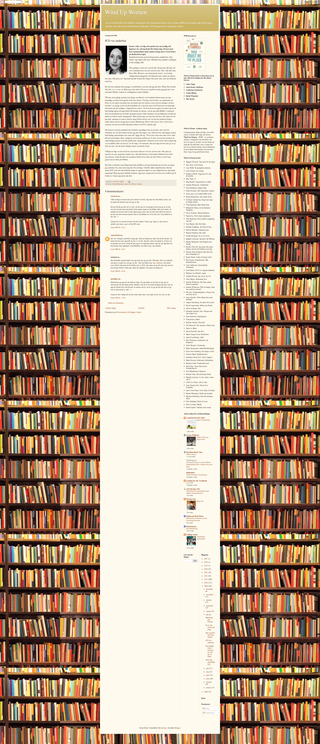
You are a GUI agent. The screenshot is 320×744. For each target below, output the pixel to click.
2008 (206, 692)
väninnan (159, 263)
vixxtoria (114, 196)
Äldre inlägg (171, 308)
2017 (206, 558)
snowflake (114, 278)
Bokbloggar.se (191, 460)
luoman (163, 728)
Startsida (141, 308)
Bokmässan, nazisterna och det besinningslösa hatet (196, 519)
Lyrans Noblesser (192, 435)
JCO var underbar (210, 641)
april (208, 675)
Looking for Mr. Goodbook (196, 480)
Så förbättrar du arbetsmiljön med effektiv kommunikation (197, 492)
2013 (206, 572)
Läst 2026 (189, 483)
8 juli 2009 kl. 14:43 (118, 249)
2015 (206, 565)
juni (207, 668)
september (209, 605)
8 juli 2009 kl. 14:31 (118, 227)
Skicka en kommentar (116, 303)
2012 (206, 576)
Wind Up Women (126, 12)
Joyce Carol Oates (130, 184)
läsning (139, 184)
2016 (206, 562)
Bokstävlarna (191, 526)
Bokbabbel (190, 472)
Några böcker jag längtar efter (202, 438)
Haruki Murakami (118, 184)
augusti (209, 611)
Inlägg (206, 708)
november (209, 594)
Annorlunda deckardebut (201, 537)
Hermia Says (191, 499)
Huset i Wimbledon (203, 420)
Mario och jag (191, 454)
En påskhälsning (192, 528)
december (209, 589)
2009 (206, 586)
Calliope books (192, 534)
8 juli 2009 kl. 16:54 (118, 271)
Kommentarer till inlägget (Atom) (129, 312)
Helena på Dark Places (195, 516)
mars (208, 678)
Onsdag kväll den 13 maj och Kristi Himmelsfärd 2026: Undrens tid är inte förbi (199, 464)
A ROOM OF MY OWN (195, 418)
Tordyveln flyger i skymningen (196, 475)
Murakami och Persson (209, 619)
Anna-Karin (115, 235)
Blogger (177, 728)
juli (207, 614)
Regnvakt (200, 501)
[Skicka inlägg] (128, 181)
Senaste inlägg (111, 308)
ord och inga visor (193, 489)
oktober (209, 600)
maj (207, 672)
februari (209, 682)
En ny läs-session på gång (210, 627)
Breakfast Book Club (194, 452)
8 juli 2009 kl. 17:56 (118, 298)
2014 (206, 569)
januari (209, 687)
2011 (206, 579)
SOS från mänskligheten (210, 662)
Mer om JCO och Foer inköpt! (210, 635)
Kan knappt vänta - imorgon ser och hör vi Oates (210, 651)
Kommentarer (209, 712)
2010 (206, 582)
